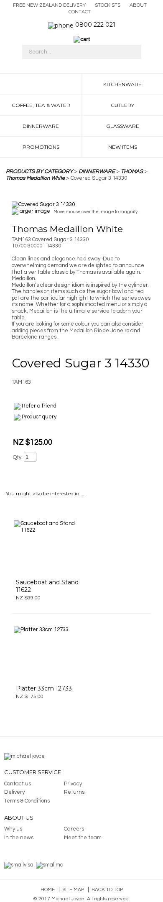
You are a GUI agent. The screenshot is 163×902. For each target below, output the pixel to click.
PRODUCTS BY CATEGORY (39, 171)
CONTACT (80, 12)
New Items (122, 147)
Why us (13, 829)
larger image (34, 211)
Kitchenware (122, 84)
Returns (74, 792)
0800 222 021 (95, 24)
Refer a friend (39, 406)
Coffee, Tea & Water (41, 105)
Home (48, 889)
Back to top (107, 889)
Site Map (73, 889)
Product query (39, 417)
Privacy (73, 784)
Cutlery (122, 105)
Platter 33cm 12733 (44, 688)
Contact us (17, 784)
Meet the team (83, 838)
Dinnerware (41, 126)
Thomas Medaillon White (35, 178)
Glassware (122, 126)
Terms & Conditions (27, 801)
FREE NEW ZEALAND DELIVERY (49, 5)
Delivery (14, 792)
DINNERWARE (97, 171)
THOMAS (132, 171)
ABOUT (138, 5)
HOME (41, 84)
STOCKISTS (107, 5)
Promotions (41, 147)
